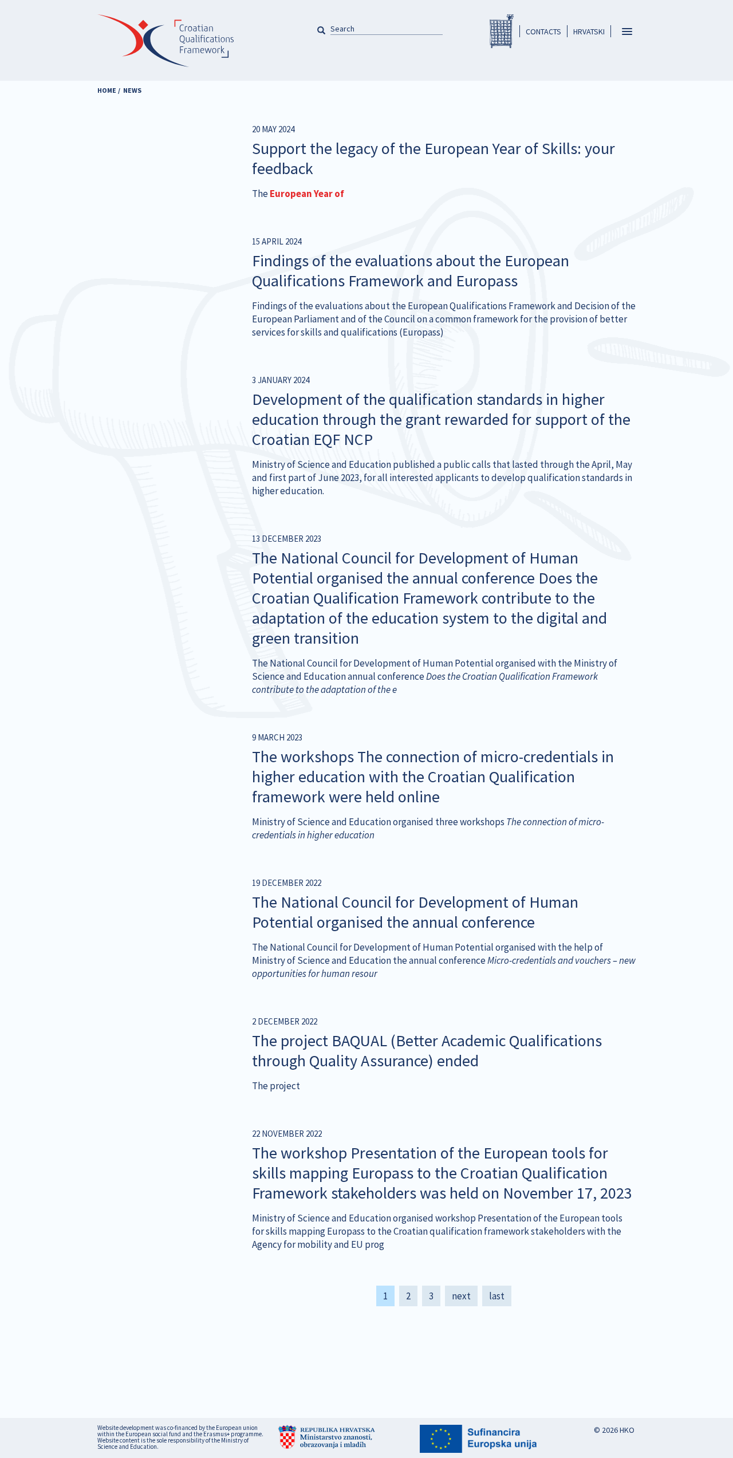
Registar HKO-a (502, 31)
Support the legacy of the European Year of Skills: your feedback (433, 158)
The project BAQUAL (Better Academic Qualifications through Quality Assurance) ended (427, 1050)
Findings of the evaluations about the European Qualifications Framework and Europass (410, 270)
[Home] (165, 47)
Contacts (543, 31)
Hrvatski (589, 31)
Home (106, 90)
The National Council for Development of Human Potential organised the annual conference (415, 912)
